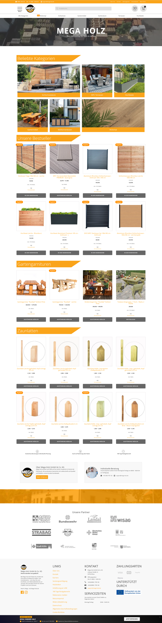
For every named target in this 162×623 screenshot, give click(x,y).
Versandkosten (31, 190)
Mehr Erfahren (42, 477)
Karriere (55, 578)
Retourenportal (58, 598)
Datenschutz (57, 605)
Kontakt (55, 574)
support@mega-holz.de (48, 1)
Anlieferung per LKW (60, 588)
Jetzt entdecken (132, 619)
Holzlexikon (57, 585)
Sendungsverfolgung (60, 581)
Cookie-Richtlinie (58, 612)
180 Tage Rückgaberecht (61, 592)
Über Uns (56, 571)
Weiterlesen (130, 319)
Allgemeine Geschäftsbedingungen (65, 609)
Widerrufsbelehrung (60, 602)
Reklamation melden (60, 595)
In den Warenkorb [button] (31, 195)
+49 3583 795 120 (107, 475)
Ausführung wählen (64, 195)
